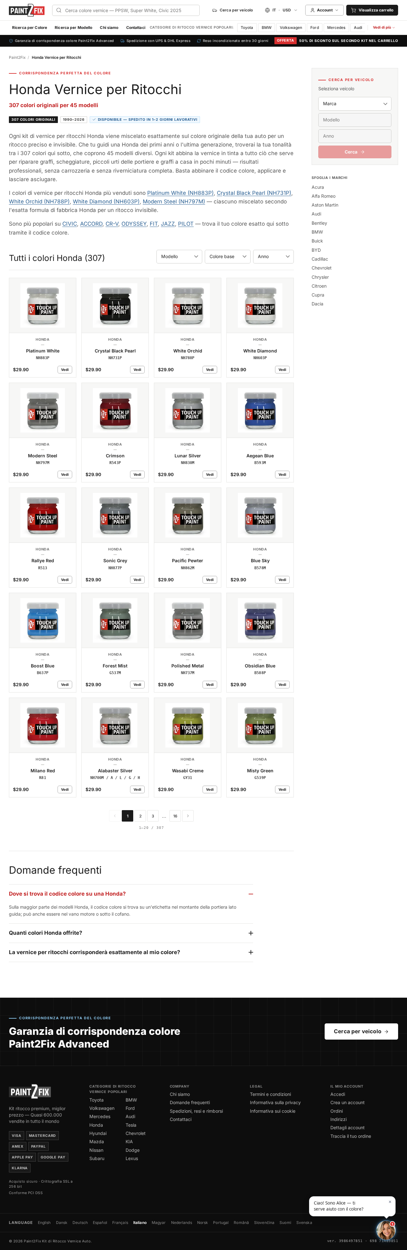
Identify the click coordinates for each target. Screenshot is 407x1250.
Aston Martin (325, 205)
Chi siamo (109, 27)
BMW (267, 27)
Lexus (132, 1158)
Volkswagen (291, 27)
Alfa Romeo (323, 196)
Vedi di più (385, 28)
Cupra (318, 294)
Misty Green (260, 770)
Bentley (319, 223)
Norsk (202, 1222)
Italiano (140, 1222)
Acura (318, 187)
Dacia (317, 303)
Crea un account (347, 1102)
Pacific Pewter (187, 560)
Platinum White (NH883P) (180, 193)
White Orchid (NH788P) (39, 201)
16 (175, 816)
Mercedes (336, 27)
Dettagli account (347, 1127)
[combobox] (126, 10)
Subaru (96, 1158)
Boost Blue (42, 665)
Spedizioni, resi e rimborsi (196, 1111)
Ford (314, 27)
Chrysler (320, 277)
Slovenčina (264, 1222)
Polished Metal (187, 665)
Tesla (131, 1125)
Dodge (133, 1150)
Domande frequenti (190, 1102)
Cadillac (320, 259)
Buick (317, 240)
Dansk (62, 1222)
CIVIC (69, 224)
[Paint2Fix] (27, 10)
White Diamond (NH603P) (106, 201)
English (44, 1222)
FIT (154, 224)
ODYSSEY (134, 224)
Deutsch (80, 1222)
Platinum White (42, 350)
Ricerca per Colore (29, 27)
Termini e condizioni (270, 1094)
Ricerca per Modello (73, 27)
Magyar (159, 1222)
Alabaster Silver (115, 770)
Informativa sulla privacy (275, 1102)
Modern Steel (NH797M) (174, 201)
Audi (358, 27)
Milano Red (43, 770)
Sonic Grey (115, 560)
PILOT (186, 224)
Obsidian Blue (260, 665)
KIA (129, 1141)
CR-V (112, 224)
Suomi (285, 1222)
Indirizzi (338, 1119)
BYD (316, 250)
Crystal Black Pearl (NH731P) (254, 193)
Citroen (319, 286)
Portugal (221, 1222)
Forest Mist (115, 665)
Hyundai (98, 1133)
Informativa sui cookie (272, 1111)
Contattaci (135, 27)
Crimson (115, 455)
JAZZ (168, 224)
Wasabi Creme (188, 770)
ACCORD (91, 224)
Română (241, 1222)
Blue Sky (260, 560)
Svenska (304, 1222)
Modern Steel (42, 455)
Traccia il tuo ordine (350, 1136)
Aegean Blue (260, 455)
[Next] (188, 816)
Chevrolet (322, 267)
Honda (96, 1125)
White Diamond (260, 350)
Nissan (96, 1150)
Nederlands (181, 1222)
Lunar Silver (188, 455)
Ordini (336, 1111)
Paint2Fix (17, 57)
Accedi (337, 1094)
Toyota (247, 27)
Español (100, 1222)
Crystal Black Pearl (115, 350)
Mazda (96, 1141)
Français (120, 1222)
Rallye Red (42, 560)
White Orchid (187, 350)
